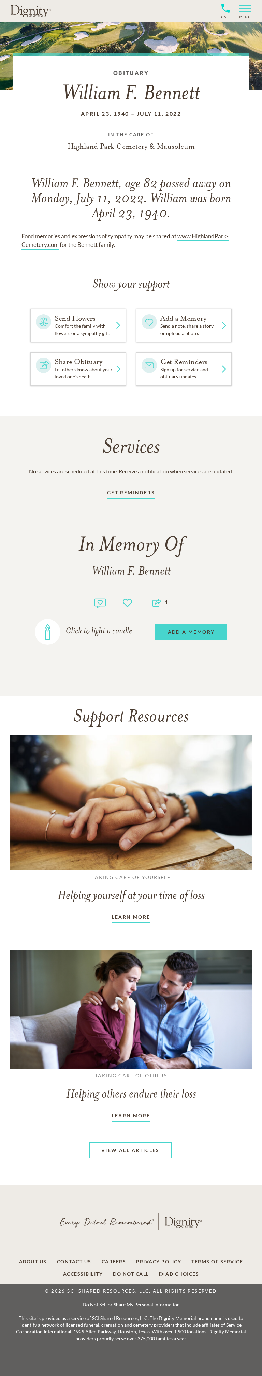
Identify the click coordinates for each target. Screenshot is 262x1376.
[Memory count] (100, 602)
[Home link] (30, 11)
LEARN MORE (131, 917)
